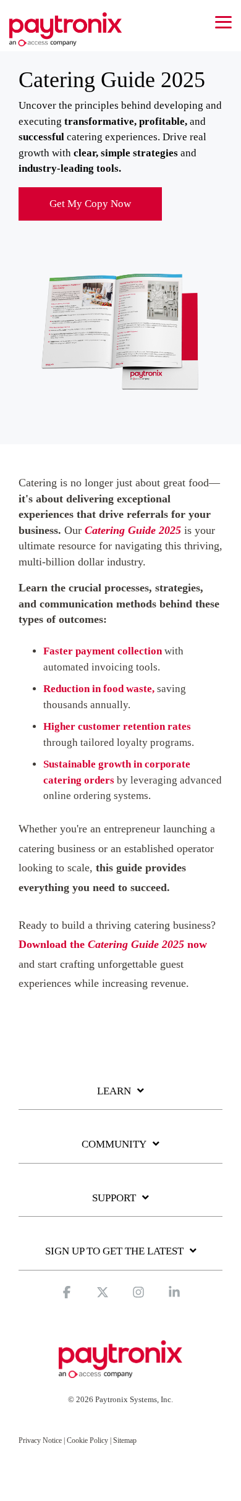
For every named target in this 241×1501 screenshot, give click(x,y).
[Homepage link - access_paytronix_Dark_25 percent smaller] (120, 1371)
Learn (114, 1091)
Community (114, 1144)
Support (114, 1198)
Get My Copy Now (90, 203)
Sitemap (125, 1440)
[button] (223, 21)
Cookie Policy (87, 1440)
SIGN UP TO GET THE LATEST (114, 1251)
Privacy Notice (40, 1440)
